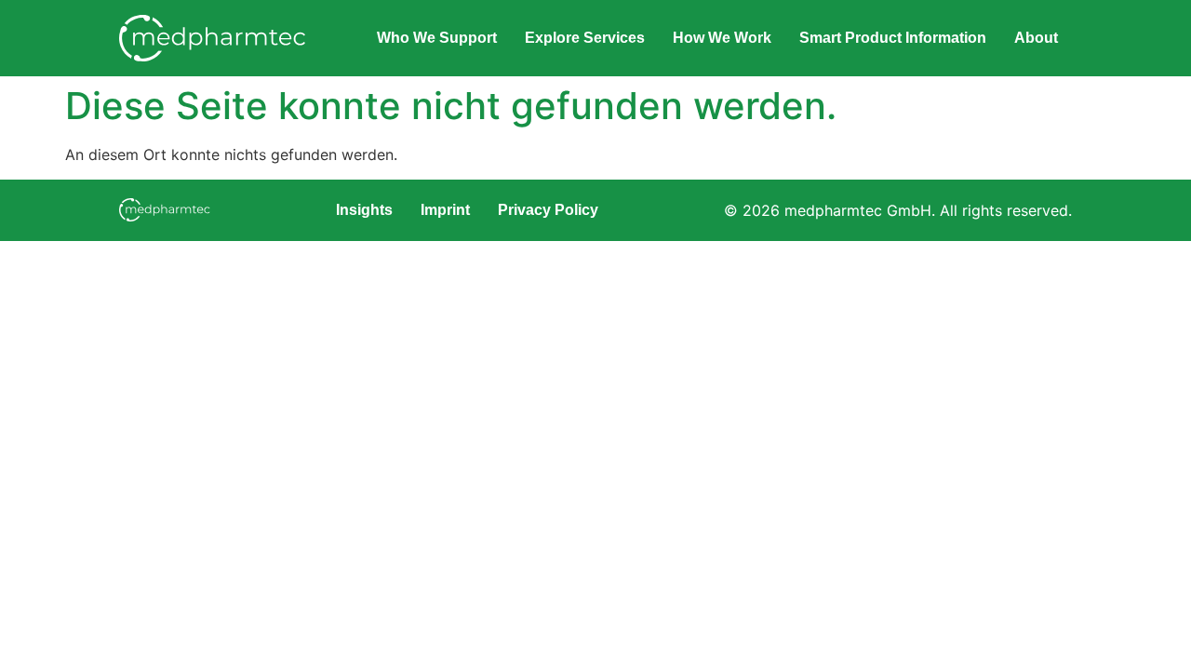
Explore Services (585, 38)
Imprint (445, 210)
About (1036, 38)
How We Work (722, 38)
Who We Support (437, 38)
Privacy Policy (548, 210)
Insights (364, 210)
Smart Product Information (892, 38)
